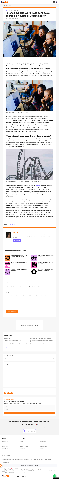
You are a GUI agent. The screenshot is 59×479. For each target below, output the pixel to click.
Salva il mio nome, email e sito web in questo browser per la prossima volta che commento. (26, 295)
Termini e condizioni (44, 446)
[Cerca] (53, 358)
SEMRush (37, 185)
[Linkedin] (10, 393)
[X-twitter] (12, 393)
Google (11, 224)
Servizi (21, 441)
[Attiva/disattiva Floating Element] (54, 476)
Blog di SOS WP (5, 441)
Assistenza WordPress (25, 444)
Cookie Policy (43, 444)
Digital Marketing (8, 379)
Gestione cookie (56, 478)
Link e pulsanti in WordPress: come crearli (12, 340)
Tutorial (6, 373)
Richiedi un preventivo (25, 446)
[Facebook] (5, 393)
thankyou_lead (7, 338)
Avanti (29, 413)
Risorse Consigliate (9, 381)
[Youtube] (8, 393)
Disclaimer (42, 448)
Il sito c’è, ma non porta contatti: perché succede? (40, 338)
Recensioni (7, 376)
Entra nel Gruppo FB (6, 448)
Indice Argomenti (8, 367)
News (7, 10)
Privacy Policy (43, 441)
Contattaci (22, 448)
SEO (14, 224)
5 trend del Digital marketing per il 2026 (46, 262)
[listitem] (29, 461)
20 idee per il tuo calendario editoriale (19, 262)
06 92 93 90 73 (31, 431)
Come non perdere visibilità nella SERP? (46, 255)
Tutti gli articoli (17, 240)
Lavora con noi (23, 451)
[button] (52, 58)
